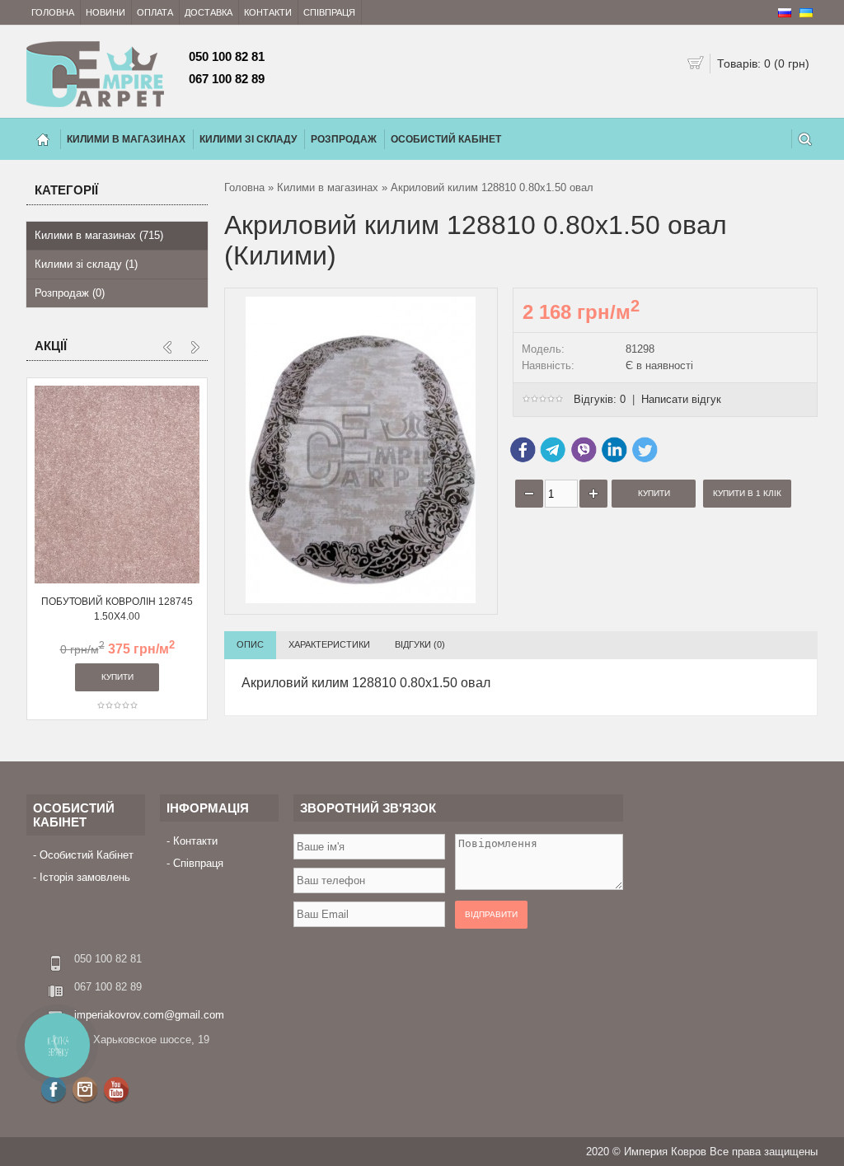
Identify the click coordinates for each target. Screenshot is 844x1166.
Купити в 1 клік (747, 493)
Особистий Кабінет (446, 139)
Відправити (491, 914)
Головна (52, 12)
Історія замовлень (85, 877)
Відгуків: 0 (600, 399)
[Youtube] (116, 1089)
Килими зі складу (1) (86, 264)
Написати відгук (681, 399)
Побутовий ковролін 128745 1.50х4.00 (117, 609)
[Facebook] (53, 1089)
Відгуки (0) (420, 644)
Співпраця (329, 12)
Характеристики (329, 644)
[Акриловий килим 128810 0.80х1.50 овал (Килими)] (361, 599)
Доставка (208, 12)
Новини (105, 12)
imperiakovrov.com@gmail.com (149, 1015)
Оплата (155, 12)
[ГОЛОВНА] (42, 139)
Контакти (268, 12)
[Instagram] (85, 1089)
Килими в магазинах (327, 187)
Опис (250, 644)
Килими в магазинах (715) (99, 235)
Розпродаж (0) (70, 293)
